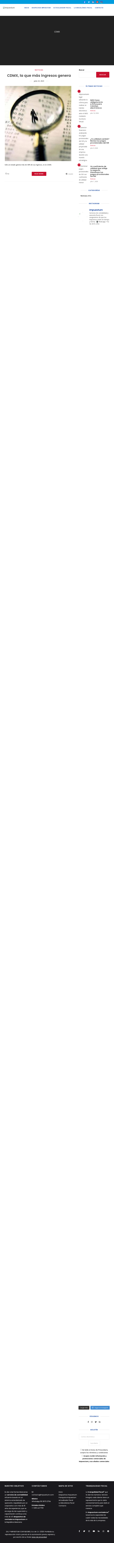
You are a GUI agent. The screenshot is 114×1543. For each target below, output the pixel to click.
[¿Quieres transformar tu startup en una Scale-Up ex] (106, 1123)
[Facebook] (79, 1531)
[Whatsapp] (103, 1531)
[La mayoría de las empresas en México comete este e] (98, 288)
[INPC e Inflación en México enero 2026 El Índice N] (98, 731)
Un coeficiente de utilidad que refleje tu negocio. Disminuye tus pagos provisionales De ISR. (99, 171)
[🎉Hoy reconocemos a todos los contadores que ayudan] (81, 285)
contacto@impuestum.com (43, 1495)
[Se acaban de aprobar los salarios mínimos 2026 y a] (81, 1281)
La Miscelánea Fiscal (83, 8)
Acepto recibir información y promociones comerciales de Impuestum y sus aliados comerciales (94, 1458)
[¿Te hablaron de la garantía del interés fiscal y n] (106, 820)
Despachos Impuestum (41, 8)
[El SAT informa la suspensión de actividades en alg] (106, 486)
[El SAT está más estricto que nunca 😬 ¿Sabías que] (98, 1307)
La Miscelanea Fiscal (66, 1503)
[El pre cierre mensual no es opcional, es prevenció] (81, 1086)
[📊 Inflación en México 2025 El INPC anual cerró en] (90, 1103)
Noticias (39, 70)
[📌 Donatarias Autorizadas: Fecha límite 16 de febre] (81, 844)
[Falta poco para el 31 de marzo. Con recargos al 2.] (81, 493)
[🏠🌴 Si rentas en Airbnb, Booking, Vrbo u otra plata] (90, 1304)
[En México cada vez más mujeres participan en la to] (90, 565)
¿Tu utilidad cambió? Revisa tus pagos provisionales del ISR (99, 141)
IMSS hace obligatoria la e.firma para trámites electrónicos (96, 104)
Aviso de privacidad (39, 1537)
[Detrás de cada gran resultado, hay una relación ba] (98, 1096)
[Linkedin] (99, 1531)
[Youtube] (94, 1531)
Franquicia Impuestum (67, 1497)
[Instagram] (89, 1531)
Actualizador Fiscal (62, 8)
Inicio (26, 8)
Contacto (99, 8)
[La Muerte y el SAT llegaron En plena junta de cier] (106, 1309)
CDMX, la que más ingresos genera (39, 75)
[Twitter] (84, 1531)
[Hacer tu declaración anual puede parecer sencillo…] (106, 285)
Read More (39, 174)
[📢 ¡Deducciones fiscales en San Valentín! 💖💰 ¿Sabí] (90, 853)
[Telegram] (108, 1531)
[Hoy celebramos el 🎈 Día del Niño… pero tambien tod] (90, 341)
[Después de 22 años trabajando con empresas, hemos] (98, 522)
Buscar (81, 70)
